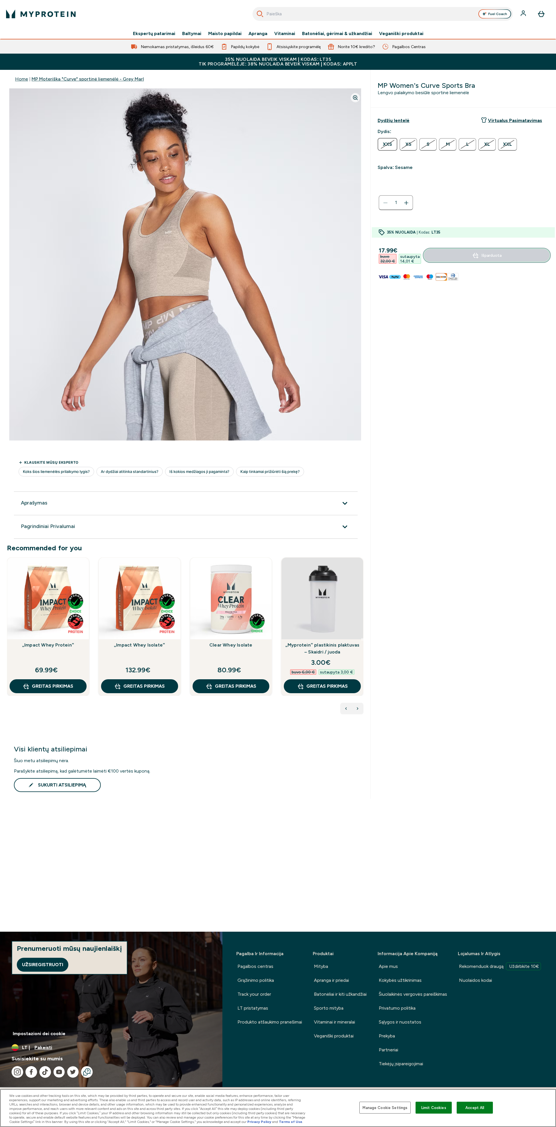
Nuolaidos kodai (475, 980)
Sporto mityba (328, 1008)
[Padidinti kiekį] (406, 203)
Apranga (257, 33)
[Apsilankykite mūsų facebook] (31, 1072)
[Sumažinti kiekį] (385, 203)
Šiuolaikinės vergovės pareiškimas (413, 994)
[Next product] (357, 708)
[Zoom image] (355, 97)
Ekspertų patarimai (154, 33)
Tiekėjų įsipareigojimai (401, 1063)
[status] (396, 203)
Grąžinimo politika (255, 980)
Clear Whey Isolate (231, 644)
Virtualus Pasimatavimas (515, 120)
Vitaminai (284, 33)
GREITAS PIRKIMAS (52, 686)
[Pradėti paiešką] (260, 14)
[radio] (387, 144)
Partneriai (388, 1049)
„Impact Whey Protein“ (48, 644)
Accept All (474, 1107)
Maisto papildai (225, 33)
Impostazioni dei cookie (39, 1033)
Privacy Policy (259, 1122)
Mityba (321, 966)
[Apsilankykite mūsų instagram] (17, 1072)
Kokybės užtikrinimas (400, 980)
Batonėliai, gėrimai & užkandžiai (337, 33)
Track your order (254, 994)
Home (21, 79)
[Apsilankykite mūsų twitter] (73, 1072)
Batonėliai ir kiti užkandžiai (340, 994)
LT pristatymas (252, 1008)
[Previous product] (346, 708)
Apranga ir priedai (331, 980)
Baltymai (191, 33)
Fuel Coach (497, 14)
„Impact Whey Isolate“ (139, 644)
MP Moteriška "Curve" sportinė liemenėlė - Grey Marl (88, 79)
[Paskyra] (524, 14)
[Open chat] (87, 1072)
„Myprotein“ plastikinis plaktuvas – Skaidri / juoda (322, 648)
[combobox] (383, 14)
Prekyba (387, 1035)
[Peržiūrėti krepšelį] (541, 14)
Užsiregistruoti (42, 964)
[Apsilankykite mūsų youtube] (59, 1072)
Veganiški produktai (401, 33)
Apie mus (388, 966)
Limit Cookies (433, 1107)
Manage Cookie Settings (385, 1107)
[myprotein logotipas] (41, 14)
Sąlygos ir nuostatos (400, 1021)
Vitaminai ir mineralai (334, 1021)
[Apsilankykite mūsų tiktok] (45, 1072)
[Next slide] (362, 639)
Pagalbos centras (255, 966)
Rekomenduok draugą (499, 966)
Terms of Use (290, 1122)
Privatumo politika (397, 1008)
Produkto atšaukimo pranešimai (269, 1021)
